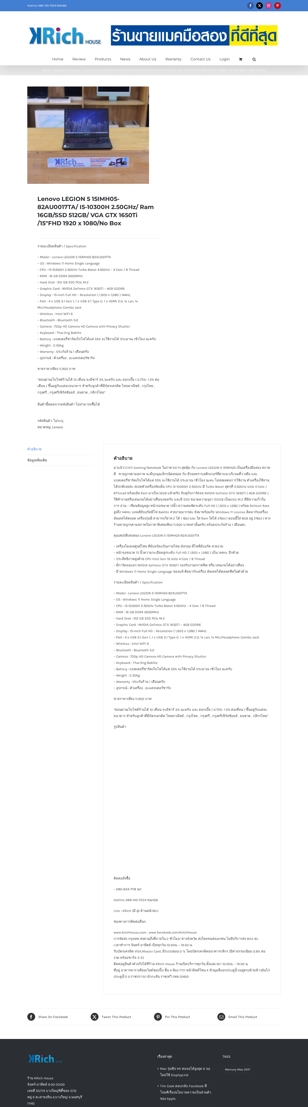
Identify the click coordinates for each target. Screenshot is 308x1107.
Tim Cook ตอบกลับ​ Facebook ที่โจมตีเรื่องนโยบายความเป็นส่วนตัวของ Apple (185, 1092)
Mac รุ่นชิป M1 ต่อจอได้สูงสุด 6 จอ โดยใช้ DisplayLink (185, 1072)
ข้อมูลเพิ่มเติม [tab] (37, 460)
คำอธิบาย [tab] (34, 449)
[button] (254, 58)
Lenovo (57, 427)
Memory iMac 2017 (237, 1069)
